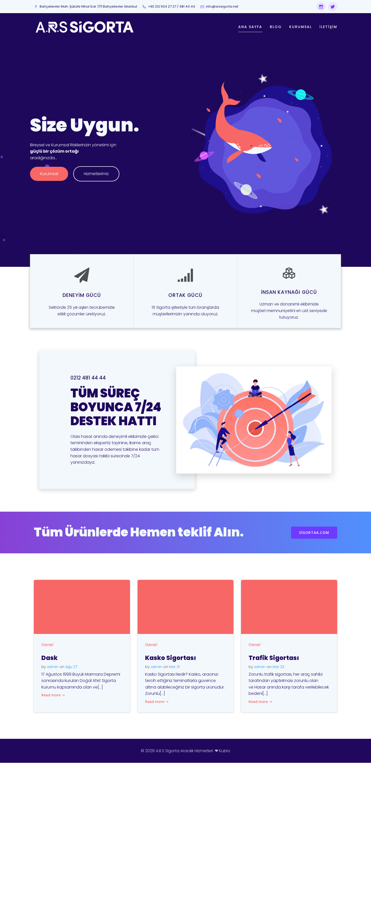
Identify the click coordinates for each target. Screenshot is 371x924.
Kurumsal (300, 26)
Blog (276, 26)
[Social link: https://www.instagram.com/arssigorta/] (320, 6)
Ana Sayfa (250, 26)
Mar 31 (174, 666)
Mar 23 (278, 666)
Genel (47, 645)
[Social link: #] (331, 6)
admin (52, 666)
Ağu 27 (71, 666)
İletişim (328, 26)
